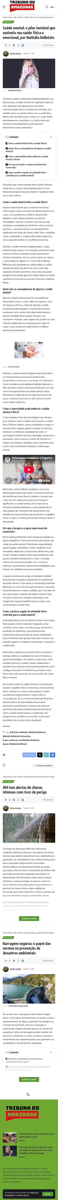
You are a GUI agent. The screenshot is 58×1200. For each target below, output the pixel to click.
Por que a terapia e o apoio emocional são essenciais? (26, 166)
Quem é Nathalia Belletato (15, 744)
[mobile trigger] (5, 7)
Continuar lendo (29, 918)
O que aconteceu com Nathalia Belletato (21, 740)
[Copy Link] (18, 45)
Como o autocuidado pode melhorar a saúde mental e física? (27, 158)
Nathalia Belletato (37, 732)
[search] (47, 7)
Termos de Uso (23, 1195)
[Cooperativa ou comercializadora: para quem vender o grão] (10, 1137)
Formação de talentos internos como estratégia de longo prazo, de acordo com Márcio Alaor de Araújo (36, 1150)
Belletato (14, 732)
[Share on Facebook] (10, 45)
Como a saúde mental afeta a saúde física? (27, 143)
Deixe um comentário (44, 765)
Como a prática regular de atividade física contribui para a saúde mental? (26, 174)
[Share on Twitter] (14, 45)
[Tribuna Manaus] (23, 7)
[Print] (23, 45)
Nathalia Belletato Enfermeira (17, 736)
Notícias (8, 22)
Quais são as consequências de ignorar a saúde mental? (28, 150)
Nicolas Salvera (15, 53)
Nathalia (24, 732)
